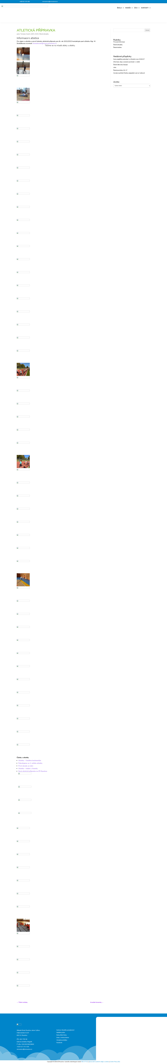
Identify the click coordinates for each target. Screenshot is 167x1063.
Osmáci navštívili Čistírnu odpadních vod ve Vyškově (129, 73)
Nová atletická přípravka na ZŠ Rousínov (32, 771)
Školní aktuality (44, 34)
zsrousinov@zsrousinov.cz (50, 1)
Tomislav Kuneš (25, 34)
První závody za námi (25, 766)
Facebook (59, 1043)
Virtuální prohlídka (61, 1040)
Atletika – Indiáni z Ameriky (28, 768)
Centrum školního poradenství (65, 1030)
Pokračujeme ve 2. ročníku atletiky (30, 763)
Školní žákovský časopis (120, 65)
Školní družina (117, 47)
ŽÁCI (136, 8)
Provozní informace (119, 42)
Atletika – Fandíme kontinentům (29, 760)
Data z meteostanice (62, 1038)
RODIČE (128, 8)
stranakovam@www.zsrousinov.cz (44, 43)
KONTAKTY (145, 8)
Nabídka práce (60, 1032)
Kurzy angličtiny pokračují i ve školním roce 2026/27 (129, 59)
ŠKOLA (119, 8)
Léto (114, 67)
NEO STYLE (84, 1061)
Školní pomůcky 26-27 (120, 70)
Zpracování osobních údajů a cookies (99, 1061)
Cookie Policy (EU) (115, 1061)
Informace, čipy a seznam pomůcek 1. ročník (126, 62)
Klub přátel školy (61, 1035)
